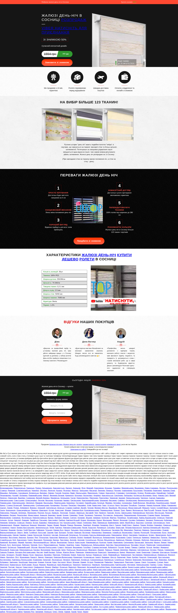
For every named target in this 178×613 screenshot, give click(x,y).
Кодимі (65, 515)
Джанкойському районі (70, 577)
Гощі (156, 560)
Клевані (41, 562)
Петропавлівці (5, 495)
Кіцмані (117, 510)
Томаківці (117, 488)
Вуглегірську (27, 518)
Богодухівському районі (15, 572)
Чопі (96, 513)
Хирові (9, 508)
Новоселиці (4, 513)
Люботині (145, 540)
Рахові (84, 528)
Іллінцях (3, 520)
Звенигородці (160, 535)
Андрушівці (118, 515)
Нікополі (128, 560)
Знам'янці (70, 545)
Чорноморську (113, 552)
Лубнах (59, 552)
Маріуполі (72, 567)
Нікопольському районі (15, 594)
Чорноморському (161, 500)
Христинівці (53, 520)
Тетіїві (51, 528)
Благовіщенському (91, 510)
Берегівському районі (65, 570)
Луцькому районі (135, 589)
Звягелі (41, 557)
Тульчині (48, 530)
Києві (79, 612)
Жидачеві (124, 520)
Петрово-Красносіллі (133, 528)
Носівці (19, 530)
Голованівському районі (33, 577)
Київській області (117, 584)
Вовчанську (63, 538)
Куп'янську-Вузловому (142, 495)
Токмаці (134, 547)
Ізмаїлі (98, 557)
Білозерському (6, 535)
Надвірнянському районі (155, 592)
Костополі (62, 562)
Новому (51, 493)
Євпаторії (47, 560)
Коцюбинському (162, 503)
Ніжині (2, 557)
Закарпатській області (140, 580)
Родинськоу (158, 520)
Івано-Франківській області (76, 582)
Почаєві (158, 510)
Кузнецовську (88, 557)
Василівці (165, 528)
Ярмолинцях (92, 493)
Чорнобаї (35, 491)
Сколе (2, 510)
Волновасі (13, 542)
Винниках (78, 525)
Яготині (100, 540)
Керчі (166, 562)
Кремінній (4, 542)
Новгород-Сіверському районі (38, 594)
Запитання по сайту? (78, 449)
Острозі (90, 562)
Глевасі (102, 493)
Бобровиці (140, 520)
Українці (136, 525)
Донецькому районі (7, 580)
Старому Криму (153, 515)
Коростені (81, 555)
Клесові (48, 562)
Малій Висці (130, 523)
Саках (77, 545)
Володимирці (147, 560)
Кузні (31, 555)
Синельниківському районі (56, 602)
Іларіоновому (127, 491)
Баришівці (160, 498)
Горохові (110, 513)
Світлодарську (159, 523)
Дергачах (22, 538)
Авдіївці (156, 547)
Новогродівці (96, 533)
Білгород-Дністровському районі (126, 570)
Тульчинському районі (49, 604)
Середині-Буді (77, 510)
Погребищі (121, 518)
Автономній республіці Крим (98, 567)
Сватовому (133, 535)
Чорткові (33, 545)
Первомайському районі (70, 597)
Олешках (136, 540)
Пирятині (137, 530)
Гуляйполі (33, 533)
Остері (51, 510)
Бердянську (109, 560)
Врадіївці (21, 498)
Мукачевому (24, 557)
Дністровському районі (130, 577)
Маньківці (4, 493)
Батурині (124, 505)
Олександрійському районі (11, 597)
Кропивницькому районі (15, 589)
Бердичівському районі (28, 570)
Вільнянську (106, 530)
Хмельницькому (142, 565)
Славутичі (166, 540)
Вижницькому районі (164, 572)
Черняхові (114, 498)
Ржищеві (13, 513)
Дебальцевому (99, 545)
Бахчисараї (139, 542)
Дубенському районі (44, 580)
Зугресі (151, 535)
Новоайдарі (161, 493)
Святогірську (51, 508)
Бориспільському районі (55, 572)
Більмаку (108, 488)
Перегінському (60, 503)
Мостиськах (159, 513)
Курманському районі (52, 589)
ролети (79, 444)
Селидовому (129, 542)
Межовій (89, 488)
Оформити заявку (57, 420)
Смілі (105, 555)
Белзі (117, 505)
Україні (85, 612)
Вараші (25, 555)
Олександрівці (31, 500)
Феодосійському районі (137, 604)
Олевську (161, 518)
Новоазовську (53, 523)
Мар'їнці (113, 518)
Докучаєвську (155, 540)
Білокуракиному (6, 488)
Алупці (117, 513)
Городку (137, 533)
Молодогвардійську (41, 542)
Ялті (17, 557)
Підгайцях (133, 505)
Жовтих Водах (69, 552)
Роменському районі (136, 599)
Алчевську (85, 560)
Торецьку (108, 550)
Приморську (102, 523)
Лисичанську (57, 560)
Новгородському (6, 500)
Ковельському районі (153, 584)
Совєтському (19, 500)
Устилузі (110, 505)
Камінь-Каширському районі (17, 584)
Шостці (113, 557)
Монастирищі (33, 515)
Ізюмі (138, 552)
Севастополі (28, 567)
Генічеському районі (14, 577)
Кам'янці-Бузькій (73, 520)
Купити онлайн (128, 2)
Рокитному (129, 562)
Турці (123, 510)
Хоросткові (59, 510)
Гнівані (79, 523)
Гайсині (53, 542)
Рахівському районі (43, 599)
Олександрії (152, 557)
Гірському (43, 520)
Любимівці (13, 493)
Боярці (127, 547)
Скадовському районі (100, 602)
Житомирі (131, 565)
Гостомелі (80, 503)
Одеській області (144, 594)
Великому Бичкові (57, 495)
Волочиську (97, 538)
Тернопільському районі (29, 604)
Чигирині (149, 520)
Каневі (109, 542)
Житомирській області (103, 580)
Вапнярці (43, 493)
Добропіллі (112, 547)
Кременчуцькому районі (150, 587)
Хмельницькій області (50, 607)
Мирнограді (130, 552)
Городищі (4, 530)
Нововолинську (91, 552)
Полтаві (11, 567)
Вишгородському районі (9, 575)
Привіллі (102, 513)
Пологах (164, 538)
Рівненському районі (77, 599)
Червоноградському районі (126, 607)
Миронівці (42, 525)
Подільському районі (108, 597)
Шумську (60, 508)
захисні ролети (100, 444)
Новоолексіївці (82, 498)
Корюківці (158, 525)
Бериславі (120, 528)
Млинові (76, 562)
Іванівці (66, 500)
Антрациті (10, 555)
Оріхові (16, 535)
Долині (80, 538)
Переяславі (150, 545)
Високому (113, 500)
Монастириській (134, 508)
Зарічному (13, 562)
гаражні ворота (88, 444)
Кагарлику (104, 525)
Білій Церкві (27, 565)
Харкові (67, 612)
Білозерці (78, 495)
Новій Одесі (127, 525)
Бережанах (107, 533)
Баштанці (140, 523)
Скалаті (3, 508)
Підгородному (155, 533)
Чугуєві (149, 547)
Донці (154, 495)
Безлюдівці (87, 495)
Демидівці (163, 560)
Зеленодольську (41, 528)
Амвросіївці (155, 538)
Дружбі (83, 508)
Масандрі (93, 491)
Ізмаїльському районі (120, 582)
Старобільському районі (119, 602)
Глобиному (87, 523)
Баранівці (43, 523)
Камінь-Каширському (147, 518)
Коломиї (173, 552)
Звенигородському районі (16, 582)
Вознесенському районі (62, 575)
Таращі (49, 525)
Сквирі (29, 535)
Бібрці (163, 505)
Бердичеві (121, 557)
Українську (24, 525)
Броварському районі (74, 572)
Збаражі (16, 525)
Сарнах (137, 562)
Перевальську (86, 545)
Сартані (152, 498)
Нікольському (81, 493)
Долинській (63, 535)
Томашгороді (119, 562)
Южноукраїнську (25, 550)
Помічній (169, 518)
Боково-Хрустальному (25, 528)
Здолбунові (23, 562)
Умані (128, 557)
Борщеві (25, 520)
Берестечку (96, 505)
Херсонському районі (32, 607)
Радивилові (99, 562)
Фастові (39, 552)
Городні (118, 525)
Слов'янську (119, 560)
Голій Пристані (29, 530)
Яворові (63, 525)
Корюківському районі (53, 587)
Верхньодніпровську (8, 533)
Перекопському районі (90, 597)
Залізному (173, 508)
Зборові (68, 510)
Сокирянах (16, 518)
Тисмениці (89, 515)
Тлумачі (72, 513)
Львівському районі (167, 589)
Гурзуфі (58, 493)
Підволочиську (19, 488)
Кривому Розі (29, 612)
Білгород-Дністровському (25, 552)
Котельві (100, 503)
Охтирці (153, 550)
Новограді (49, 557)
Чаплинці (144, 498)
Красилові (54, 538)
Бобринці (12, 523)
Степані (160, 562)
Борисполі (102, 552)
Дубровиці (4, 562)
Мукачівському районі (135, 592)
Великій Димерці (43, 498)
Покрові (116, 550)
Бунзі (164, 533)
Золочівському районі (56, 582)
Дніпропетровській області (109, 577)
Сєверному (30, 498)
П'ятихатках (44, 538)
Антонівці (117, 503)
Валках (50, 518)
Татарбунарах (132, 518)
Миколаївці (128, 530)
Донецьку (48, 612)
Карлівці (23, 535)
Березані (77, 533)
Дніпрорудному (109, 538)
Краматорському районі (89, 587)
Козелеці (65, 493)
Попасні (71, 542)
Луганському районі (120, 589)
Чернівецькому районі (26, 609)
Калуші (89, 555)
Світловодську (143, 550)
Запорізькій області (158, 580)
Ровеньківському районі (96, 599)
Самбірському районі (154, 599)
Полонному (47, 540)
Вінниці (48, 567)
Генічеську (137, 538)
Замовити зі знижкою (57, 62)
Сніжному (155, 552)
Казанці (59, 491)
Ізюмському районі (137, 582)
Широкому (104, 500)
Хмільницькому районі (89, 607)
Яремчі (129, 510)
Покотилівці (104, 498)
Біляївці (150, 525)
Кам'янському (120, 565)
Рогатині (40, 513)
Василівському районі (126, 572)
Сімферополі (39, 567)
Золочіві (73, 540)
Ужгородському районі (84, 604)
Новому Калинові (153, 505)
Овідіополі (30, 503)
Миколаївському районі (70, 592)
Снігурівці (111, 528)
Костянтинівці (5, 560)
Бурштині (92, 528)
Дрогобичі (10, 557)
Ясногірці (67, 491)
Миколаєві (81, 567)
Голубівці (87, 547)
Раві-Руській (149, 510)
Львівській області (150, 589)
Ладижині (172, 538)
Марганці (132, 550)
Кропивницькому (107, 565)
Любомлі (58, 518)
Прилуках (56, 555)
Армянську (120, 540)
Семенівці (73, 515)
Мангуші (75, 491)
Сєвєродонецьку (96, 560)
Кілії (14, 540)
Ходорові (81, 518)
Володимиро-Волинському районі (122, 575)
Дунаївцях (96, 530)
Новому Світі (163, 495)
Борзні (99, 520)
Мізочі (69, 562)
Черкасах (167, 565)
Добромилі (24, 508)
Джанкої (101, 550)
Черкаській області (145, 607)
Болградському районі (35, 572)
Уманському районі (102, 604)
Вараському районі (109, 572)
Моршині (145, 508)
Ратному (117, 491)
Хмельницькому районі (69, 607)
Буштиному (138, 491)
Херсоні (19, 567)
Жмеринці (164, 547)
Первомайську (113, 555)
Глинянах (141, 505)
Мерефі (21, 542)
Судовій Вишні (162, 508)
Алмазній (41, 508)
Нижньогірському (133, 498)
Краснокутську (58, 488)
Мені (94, 523)
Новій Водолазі (139, 503)
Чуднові (90, 508)
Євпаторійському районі (63, 580)
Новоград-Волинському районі (63, 594)
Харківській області (156, 604)
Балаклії (3, 547)
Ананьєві (43, 515)
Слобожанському (42, 505)
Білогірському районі (148, 570)
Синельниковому (163, 545)
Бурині (83, 520)
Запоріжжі (39, 612)
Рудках (16, 508)
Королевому (99, 488)
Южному (128, 540)
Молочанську (138, 510)
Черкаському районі (162, 607)
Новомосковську (149, 555)
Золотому (171, 533)
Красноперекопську (122, 545)
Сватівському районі (14, 602)
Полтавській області (163, 597)
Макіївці (55, 567)
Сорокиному (169, 550)
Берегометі (157, 491)
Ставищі (3, 491)
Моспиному (107, 520)
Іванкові (122, 498)
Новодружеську (139, 513)
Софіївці (121, 500)
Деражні (66, 518)
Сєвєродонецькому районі (34, 602)
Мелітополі (4, 565)
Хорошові (76, 488)
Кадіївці (135, 557)
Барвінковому (113, 523)
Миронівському (128, 488)
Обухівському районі (127, 594)
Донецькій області (166, 577)
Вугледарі (86, 533)
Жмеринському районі (122, 580)
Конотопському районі (15, 587)
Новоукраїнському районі (108, 594)
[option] (57, 345)
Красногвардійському (90, 500)
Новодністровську (40, 518)
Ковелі (73, 555)
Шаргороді (43, 510)
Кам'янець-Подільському (22, 560)
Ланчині (69, 488)
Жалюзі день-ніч (69, 444)
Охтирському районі (31, 597)
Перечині (34, 510)
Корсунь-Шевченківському (99, 535)
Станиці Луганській (14, 505)
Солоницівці (127, 503)
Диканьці (109, 491)
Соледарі (148, 523)
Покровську (97, 555)
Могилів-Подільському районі (113, 592)
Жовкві (56, 525)
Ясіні (83, 488)
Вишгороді (38, 540)
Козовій (15, 495)
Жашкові (12, 530)
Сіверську (167, 525)
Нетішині (68, 547)
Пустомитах (108, 515)
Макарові (39, 503)
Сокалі (129, 538)
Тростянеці (64, 540)
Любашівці (128, 495)
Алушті (142, 545)
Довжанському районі (149, 577)
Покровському (5, 503)
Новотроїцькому (18, 503)
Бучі (9, 545)
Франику (42, 565)
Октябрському (131, 500)
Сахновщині (23, 493)
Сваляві (50, 533)
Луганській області (103, 589)
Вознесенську (81, 550)
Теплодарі (64, 513)
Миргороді (92, 550)
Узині (168, 523)
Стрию (2, 555)
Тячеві (81, 515)
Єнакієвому (37, 560)
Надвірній (88, 538)
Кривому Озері (169, 491)
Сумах (160, 565)
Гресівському (75, 500)
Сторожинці (4, 528)
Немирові (4, 523)
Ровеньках (80, 552)
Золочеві (80, 540)
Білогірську (73, 535)
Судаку (174, 525)
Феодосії (171, 555)
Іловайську (116, 533)
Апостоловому (85, 530)
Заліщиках (165, 515)
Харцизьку (39, 555)
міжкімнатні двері (114, 444)
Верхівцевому (5, 518)
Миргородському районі (91, 592)
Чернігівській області (44, 609)
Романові (11, 491)
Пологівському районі (145, 597)
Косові (164, 510)
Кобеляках (168, 520)
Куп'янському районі (34, 589)
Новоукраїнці (116, 535)
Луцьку (35, 565)
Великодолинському (146, 500)
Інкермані (97, 518)
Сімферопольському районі (79, 602)
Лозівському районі (70, 589)
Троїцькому (83, 491)
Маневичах (55, 498)
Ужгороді (66, 560)
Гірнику (143, 525)
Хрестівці (109, 545)
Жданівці (95, 525)
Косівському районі (71, 587)
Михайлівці (150, 503)
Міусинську (122, 508)
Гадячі (30, 540)
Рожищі (70, 525)
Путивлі (70, 533)
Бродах (56, 540)
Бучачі (35, 523)
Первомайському (35, 495)
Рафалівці (109, 562)
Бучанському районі (92, 572)
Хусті (40, 545)
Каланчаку (58, 500)
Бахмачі (30, 538)
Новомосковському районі (86, 594)
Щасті (111, 525)
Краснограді (22, 540)
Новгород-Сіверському (72, 528)
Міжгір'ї (46, 495)
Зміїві (26, 533)
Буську (48, 513)
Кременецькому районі (131, 587)
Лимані (163, 542)
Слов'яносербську (23, 491)
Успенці (140, 493)
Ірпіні (63, 550)
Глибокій (170, 493)
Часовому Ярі (117, 530)
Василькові (55, 550)
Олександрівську (23, 510)
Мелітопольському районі (31, 592)
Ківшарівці (81, 505)
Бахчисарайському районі (156, 567)
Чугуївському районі (99, 609)
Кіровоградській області (134, 584)
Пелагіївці (72, 505)
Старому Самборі (72, 508)
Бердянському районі (46, 570)
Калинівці (4, 538)
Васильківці (48, 503)
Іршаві (59, 515)
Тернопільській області (9, 604)
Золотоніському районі (37, 582)
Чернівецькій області (8, 609)
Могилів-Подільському (47, 547)
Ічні (61, 523)
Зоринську (80, 513)
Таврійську (34, 520)
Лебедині (25, 545)
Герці (104, 505)
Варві (72, 493)
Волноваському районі (99, 575)
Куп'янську (12, 547)
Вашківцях (113, 508)
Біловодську (34, 493)
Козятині (102, 542)
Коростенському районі (34, 587)
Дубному (171, 560)
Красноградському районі (110, 587)
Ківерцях (145, 530)
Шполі (125, 535)
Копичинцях (11, 510)
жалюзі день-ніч (99, 255)
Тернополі (77, 565)
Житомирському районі (83, 580)
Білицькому (141, 515)
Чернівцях (96, 565)
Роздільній (145, 533)
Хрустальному (163, 557)
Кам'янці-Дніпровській (152, 528)
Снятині (73, 518)
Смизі (143, 562)
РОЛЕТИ (86, 259)
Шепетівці (124, 550)
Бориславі (14, 550)
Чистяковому (137, 555)
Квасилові (33, 562)
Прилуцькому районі (26, 599)
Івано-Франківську (64, 565)
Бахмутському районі (136, 567)
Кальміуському (70, 523)
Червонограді (126, 555)
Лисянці (162, 488)
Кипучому (150, 513)
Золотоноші (16, 545)
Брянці (122, 552)
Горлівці (153, 565)
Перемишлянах (106, 510)
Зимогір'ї (17, 520)
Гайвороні (40, 530)
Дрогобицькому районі (25, 580)
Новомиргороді (6, 525)
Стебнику (72, 538)
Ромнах (160, 550)
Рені (36, 538)
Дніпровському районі (89, 577)
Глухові (121, 547)
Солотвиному (131, 493)
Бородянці (71, 503)
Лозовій (18, 555)
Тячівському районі (66, 604)
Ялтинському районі (14, 612)
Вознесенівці (127, 533)
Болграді (62, 533)
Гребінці (62, 520)
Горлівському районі (52, 577)
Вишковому (139, 488)
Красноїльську (107, 495)
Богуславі (42, 533)
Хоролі (13, 528)
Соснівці (132, 520)
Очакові (165, 530)
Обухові (34, 547)
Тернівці (62, 545)
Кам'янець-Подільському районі (43, 584)
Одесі (55, 612)
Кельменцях (47, 488)
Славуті (60, 547)
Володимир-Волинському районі (150, 575)
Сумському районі (170, 602)
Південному (31, 513)
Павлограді (75, 560)
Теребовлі (87, 525)
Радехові (168, 513)
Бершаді (33, 525)
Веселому (49, 500)
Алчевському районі (119, 567)
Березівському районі (83, 570)
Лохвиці (28, 523)
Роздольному (172, 488)
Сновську (20, 523)
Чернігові (3, 567)
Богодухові (37, 535)
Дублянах (22, 513)
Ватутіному (13, 538)
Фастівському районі (119, 604)
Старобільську (6, 540)
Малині (157, 542)
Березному (137, 560)
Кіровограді (77, 557)
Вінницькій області (27, 575)
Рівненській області (60, 599)
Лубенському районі (87, 589)
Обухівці (43, 491)
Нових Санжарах (151, 488)
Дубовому (23, 495)
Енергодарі (146, 552)
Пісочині (64, 505)
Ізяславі (55, 535)
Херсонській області (14, 607)
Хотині (10, 520)
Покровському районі (126, 597)
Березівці (52, 515)
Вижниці (33, 508)
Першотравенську (51, 545)
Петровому (148, 491)
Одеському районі (159, 594)
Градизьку (30, 488)
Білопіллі (47, 535)
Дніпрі (60, 612)
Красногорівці (155, 530)
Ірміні (122, 523)
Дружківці (48, 555)
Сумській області (155, 602)
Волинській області (81, 575)
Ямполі (116, 520)
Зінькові (89, 518)
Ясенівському (150, 493)
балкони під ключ (55, 444)
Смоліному (118, 495)
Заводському (126, 513)
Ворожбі (172, 510)
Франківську (51, 565)
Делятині (51, 491)
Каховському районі (82, 584)
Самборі (141, 547)
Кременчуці (86, 565)
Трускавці (134, 545)
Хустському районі (106, 607)
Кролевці (28, 542)
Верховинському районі (145, 572)
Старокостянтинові (99, 547)
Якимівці (108, 503)
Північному (93, 498)
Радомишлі (101, 528)
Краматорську (15, 565)
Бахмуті (33, 557)
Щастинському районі (155, 609)
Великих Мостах (101, 508)
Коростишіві (80, 542)
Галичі (153, 508)
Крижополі (69, 495)
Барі (56, 533)
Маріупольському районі (10, 592)
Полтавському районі (8, 599)
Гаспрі (73, 498)
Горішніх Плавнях (7, 552)
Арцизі (67, 530)
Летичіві (41, 500)
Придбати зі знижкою (89, 241)
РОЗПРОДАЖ (73, 20)
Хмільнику (149, 542)
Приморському (29, 505)
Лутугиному (83, 535)
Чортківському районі (81, 609)
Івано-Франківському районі (99, 582)
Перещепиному (130, 515)
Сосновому (151, 562)
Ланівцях (55, 513)
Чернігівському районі (63, 609)
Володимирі (45, 550)
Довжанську (162, 555)
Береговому (118, 542)
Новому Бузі (58, 530)
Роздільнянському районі (117, 599)
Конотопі (142, 557)
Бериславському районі (102, 570)
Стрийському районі (138, 602)
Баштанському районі (9, 570)
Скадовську (143, 535)
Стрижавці (120, 493)
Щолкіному (91, 520)
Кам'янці (58, 528)
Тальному (74, 530)
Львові (73, 612)
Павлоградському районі (50, 597)
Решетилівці (22, 515)
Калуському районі (154, 582)
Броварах (105, 557)
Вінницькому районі (44, 575)
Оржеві (83, 562)
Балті (169, 535)
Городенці (98, 515)
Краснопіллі (110, 493)
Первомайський (23, 547)
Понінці (38, 488)
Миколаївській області (51, 592)
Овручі (20, 533)
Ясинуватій (4, 550)
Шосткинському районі (136, 609)
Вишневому (77, 547)
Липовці (13, 515)
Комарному (171, 505)
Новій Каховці (49, 552)
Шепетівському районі (117, 609)
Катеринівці (55, 505)
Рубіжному (65, 555)
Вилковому (4, 515)
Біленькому (65, 498)
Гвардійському (90, 503)
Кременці (145, 538)
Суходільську (90, 540)
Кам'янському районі (65, 584)
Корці (54, 562)
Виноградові (62, 542)
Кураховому (120, 538)
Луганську (63, 567)
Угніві (89, 505)
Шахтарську (164, 552)
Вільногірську (109, 540)
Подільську (71, 550)
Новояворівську (92, 542)
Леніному (101, 491)
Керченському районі (100, 584)
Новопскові (12, 498)
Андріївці (97, 495)
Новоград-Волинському (63, 557)
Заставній (89, 513)
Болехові (105, 518)
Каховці (36, 550)
